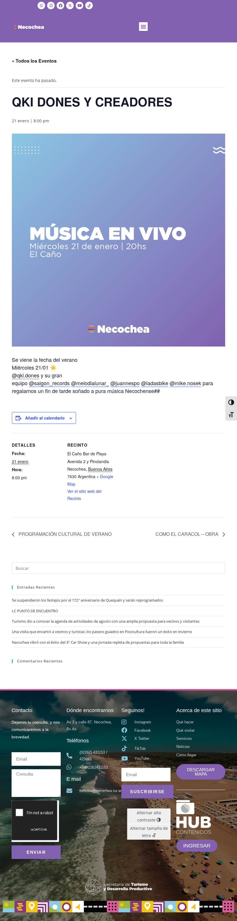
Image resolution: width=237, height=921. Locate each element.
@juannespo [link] (125, 383)
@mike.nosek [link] (185, 383)
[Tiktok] (89, 5)
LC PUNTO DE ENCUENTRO (35, 610)
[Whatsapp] (41, 5)
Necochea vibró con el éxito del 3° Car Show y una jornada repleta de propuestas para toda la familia (98, 642)
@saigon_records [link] (49, 383)
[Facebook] (60, 5)
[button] (143, 26)
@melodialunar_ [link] (90, 383)
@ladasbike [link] (154, 383)
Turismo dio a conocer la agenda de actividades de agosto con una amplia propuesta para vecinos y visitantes (105, 621)
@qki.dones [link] (25, 375)
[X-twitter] (70, 5)
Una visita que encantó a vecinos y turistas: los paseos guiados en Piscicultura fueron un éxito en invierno (102, 631)
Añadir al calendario (45, 418)
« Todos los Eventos (34, 60)
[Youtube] (79, 5)
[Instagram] (51, 5)
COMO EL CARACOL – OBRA (187, 534)
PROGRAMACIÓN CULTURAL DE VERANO (64, 534)
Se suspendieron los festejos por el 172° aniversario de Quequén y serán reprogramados (87, 600)
